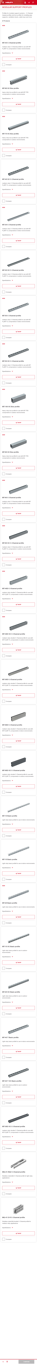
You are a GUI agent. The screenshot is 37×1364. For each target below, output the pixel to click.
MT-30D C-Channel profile (12, 679)
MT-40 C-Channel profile (11, 43)
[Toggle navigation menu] (3, 2)
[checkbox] (18, 64)
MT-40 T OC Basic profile (11, 1081)
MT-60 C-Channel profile (11, 497)
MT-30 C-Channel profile (11, 225)
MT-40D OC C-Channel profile (13, 634)
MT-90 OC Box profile (10, 452)
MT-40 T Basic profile (10, 1037)
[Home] (9, 2)
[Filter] (7, 1362)
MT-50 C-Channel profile (11, 316)
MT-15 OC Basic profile (11, 946)
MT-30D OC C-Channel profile (13, 1126)
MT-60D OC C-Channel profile (13, 770)
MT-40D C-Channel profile (12, 588)
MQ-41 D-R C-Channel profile (13, 1217)
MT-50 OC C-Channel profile (13, 361)
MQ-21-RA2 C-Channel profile (13, 1172)
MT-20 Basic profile (9, 903)
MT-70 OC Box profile (10, 134)
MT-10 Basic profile (9, 816)
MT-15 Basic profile (9, 859)
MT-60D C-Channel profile (12, 725)
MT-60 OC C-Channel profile (13, 543)
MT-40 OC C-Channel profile (13, 179)
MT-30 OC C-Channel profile (13, 270)
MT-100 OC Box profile (11, 407)
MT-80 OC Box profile (10, 88)
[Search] (33, 2)
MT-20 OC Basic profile (11, 992)
